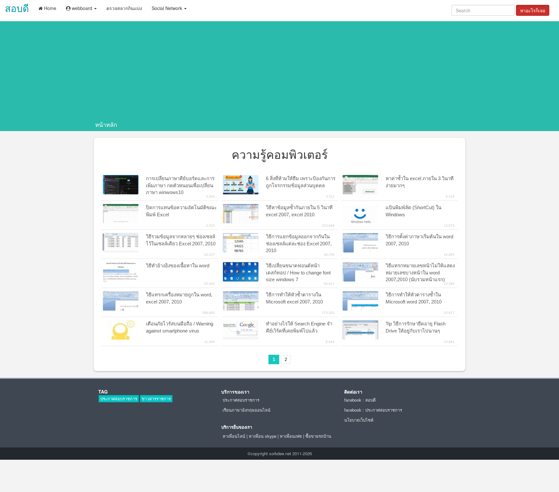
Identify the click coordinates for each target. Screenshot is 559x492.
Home (49, 8)
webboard (82, 8)
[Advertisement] (279, 72)
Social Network (167, 8)
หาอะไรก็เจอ (532, 10)
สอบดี (17, 8)
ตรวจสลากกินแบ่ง (124, 8)
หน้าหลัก (106, 124)
